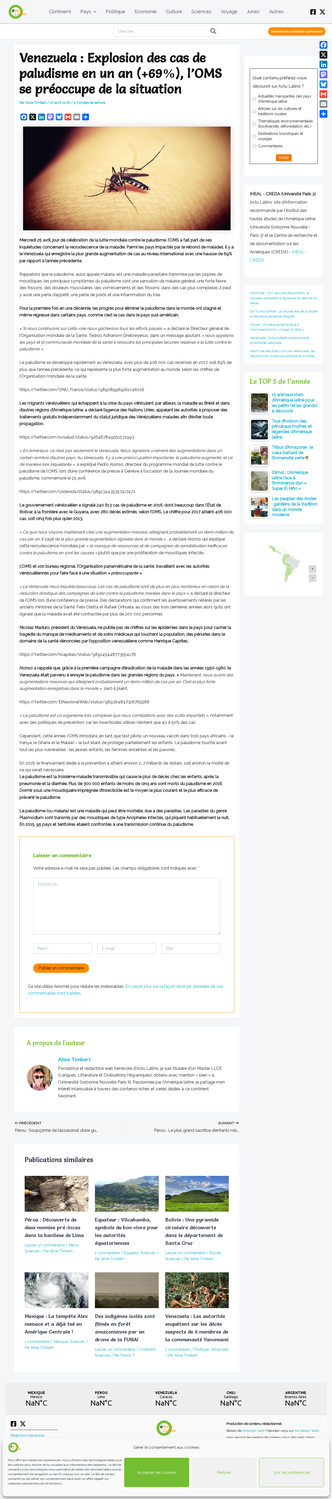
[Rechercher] (213, 31)
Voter (284, 157)
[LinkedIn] (323, 65)
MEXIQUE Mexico (36, 1399)
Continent (147, 1349)
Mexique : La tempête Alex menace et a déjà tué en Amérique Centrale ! (56, 1324)
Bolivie (215, 1253)
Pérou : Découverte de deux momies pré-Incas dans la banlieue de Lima (54, 1227)
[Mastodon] (323, 74)
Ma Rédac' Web (307, 1430)
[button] (93, 11)
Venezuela (219, 1349)
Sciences (32, 1251)
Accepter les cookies (156, 1472)
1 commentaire (107, 1253)
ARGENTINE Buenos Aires (296, 1399)
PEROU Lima (101, 1399)
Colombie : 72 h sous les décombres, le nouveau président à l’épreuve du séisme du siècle (283, 298)
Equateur (131, 1253)
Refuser (224, 1472)
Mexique (61, 1342)
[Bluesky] (323, 84)
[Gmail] (323, 94)
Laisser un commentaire (45, 1245)
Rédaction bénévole (27, 1435)
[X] (322, 12)
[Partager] (323, 114)
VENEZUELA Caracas (166, 1399)
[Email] (323, 104)
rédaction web (253, 1430)
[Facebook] (313, 12)
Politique (201, 1349)
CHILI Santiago (231, 1399)
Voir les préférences (291, 1472)
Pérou (74, 1245)
